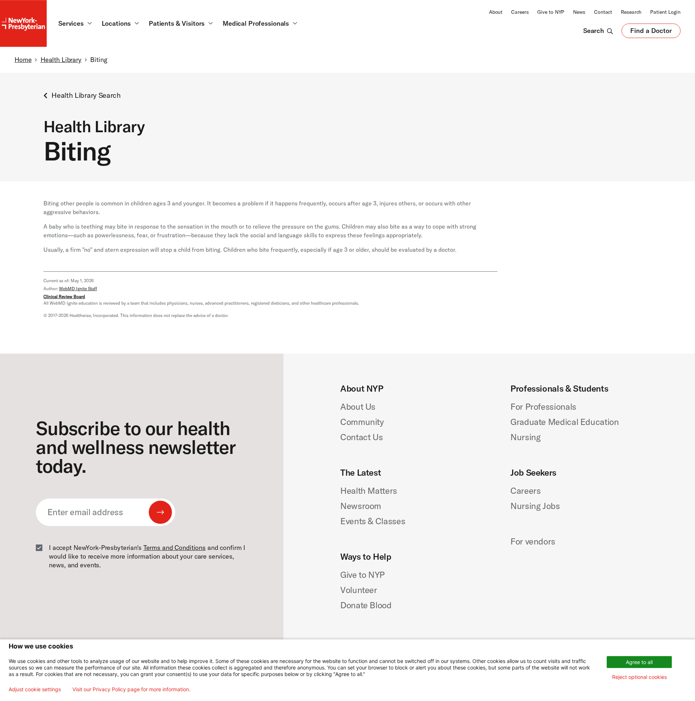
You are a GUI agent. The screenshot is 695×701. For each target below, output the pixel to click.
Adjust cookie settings (35, 689)
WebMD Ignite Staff (78, 288)
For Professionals (543, 406)
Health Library (61, 59)
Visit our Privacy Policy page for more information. (131, 689)
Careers (519, 12)
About (495, 12)
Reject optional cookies (639, 677)
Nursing (525, 436)
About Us (357, 406)
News (579, 12)
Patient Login (665, 12)
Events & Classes (372, 521)
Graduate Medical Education (564, 421)
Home (22, 59)
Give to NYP (550, 12)
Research (631, 12)
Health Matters (368, 490)
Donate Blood (366, 605)
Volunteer (358, 589)
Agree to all (639, 662)
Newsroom (360, 505)
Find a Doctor (651, 32)
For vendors (532, 541)
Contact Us (361, 436)
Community (362, 421)
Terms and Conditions (174, 547)
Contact (603, 12)
